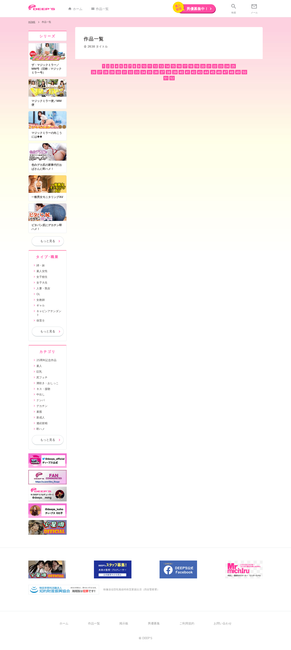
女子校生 (42, 276)
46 (219, 72)
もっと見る (47, 241)
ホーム (75, 9)
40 (181, 72)
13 (161, 66)
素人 (39, 366)
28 (106, 72)
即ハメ (40, 429)
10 (144, 66)
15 (173, 66)
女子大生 (42, 282)
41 (187, 72)
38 (168, 72)
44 (206, 72)
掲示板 (123, 623)
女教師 (40, 299)
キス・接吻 (43, 389)
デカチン (42, 406)
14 (167, 66)
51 (166, 78)
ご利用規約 (186, 623)
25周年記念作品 (46, 360)
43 (200, 72)
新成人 (40, 417)
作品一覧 (100, 9)
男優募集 (154, 623)
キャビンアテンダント (48, 312)
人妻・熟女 (43, 288)
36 (156, 72)
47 (225, 72)
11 (149, 66)
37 (162, 72)
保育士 (40, 320)
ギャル (40, 305)
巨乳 (39, 371)
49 (238, 72)
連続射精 (42, 423)
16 (179, 66)
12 (155, 66)
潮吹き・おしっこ (47, 383)
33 (137, 72)
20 (203, 66)
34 (143, 72)
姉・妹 (40, 265)
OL (38, 294)
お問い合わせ (223, 623)
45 (213, 72)
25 (233, 66)
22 (214, 66)
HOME (31, 21)
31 (124, 72)
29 (112, 72)
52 (172, 78)
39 (175, 72)
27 (99, 72)
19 (197, 66)
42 (193, 72)
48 (231, 72)
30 (118, 72)
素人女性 (42, 271)
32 (130, 72)
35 (149, 72)
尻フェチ (42, 377)
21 (208, 66)
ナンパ (40, 400)
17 (185, 66)
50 (244, 72)
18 (191, 66)
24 (227, 66)
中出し (40, 394)
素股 (39, 411)
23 (221, 66)
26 (93, 72)
